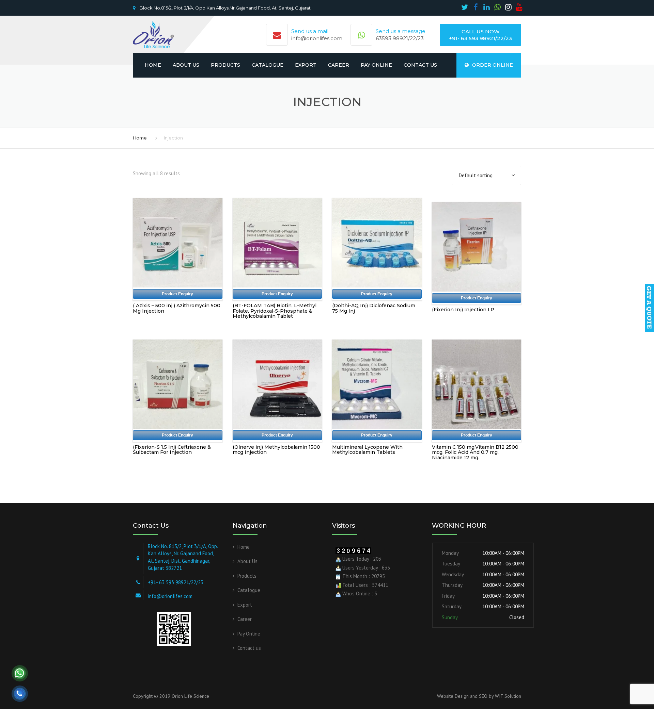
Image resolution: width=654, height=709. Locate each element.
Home (153, 65)
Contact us (420, 65)
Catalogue (267, 65)
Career (338, 65)
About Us (186, 65)
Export (305, 65)
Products (225, 65)
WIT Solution (507, 696)
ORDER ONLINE (492, 65)
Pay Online (376, 65)
